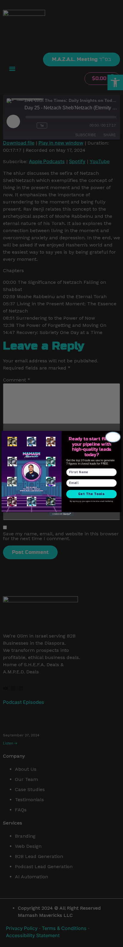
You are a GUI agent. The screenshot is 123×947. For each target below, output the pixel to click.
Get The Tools (91, 494)
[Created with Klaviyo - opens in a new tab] (61, 514)
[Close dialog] (113, 437)
